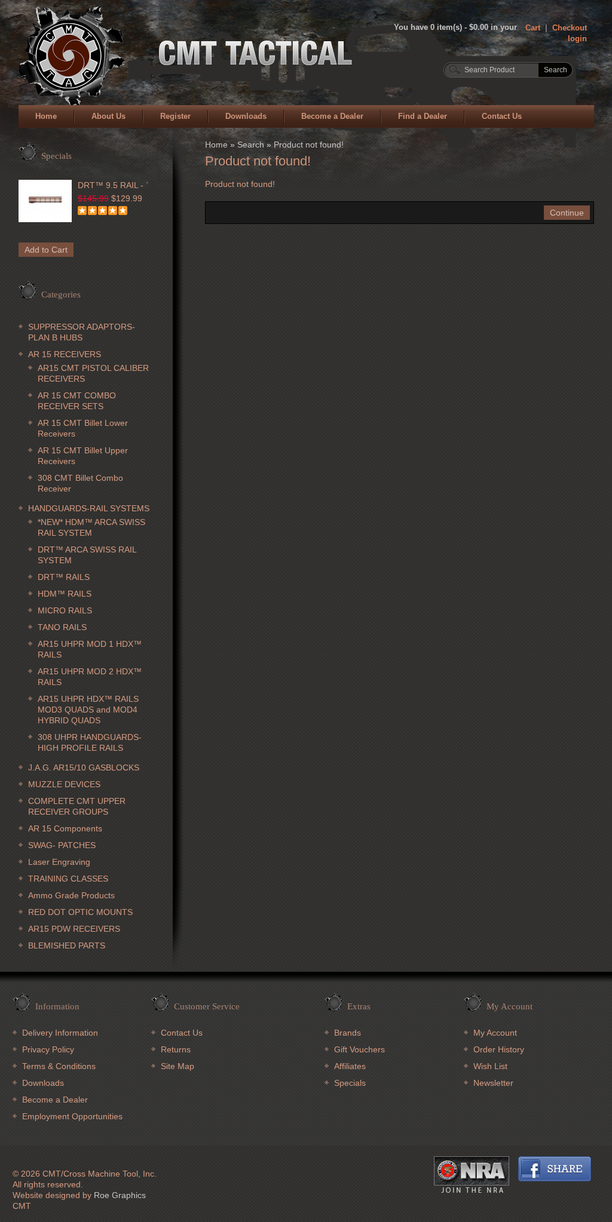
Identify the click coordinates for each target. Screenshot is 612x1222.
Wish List (490, 1066)
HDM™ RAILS (64, 593)
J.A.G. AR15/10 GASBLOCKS (83, 767)
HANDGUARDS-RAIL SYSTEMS (88, 508)
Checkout (569, 27)
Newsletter (493, 1083)
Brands (347, 1032)
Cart (532, 27)
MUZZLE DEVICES (64, 784)
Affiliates (350, 1066)
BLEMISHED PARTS (66, 945)
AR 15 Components (65, 828)
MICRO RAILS (65, 610)
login (577, 38)
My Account (495, 1032)
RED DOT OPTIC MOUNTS (80, 912)
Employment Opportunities (72, 1116)
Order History (498, 1049)
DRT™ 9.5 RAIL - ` (113, 185)
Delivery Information (60, 1032)
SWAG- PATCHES (62, 845)
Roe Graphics (120, 1195)
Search (250, 144)
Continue (567, 212)
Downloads (246, 116)
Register (175, 116)
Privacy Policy (48, 1049)
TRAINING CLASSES (68, 878)
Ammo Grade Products (71, 895)
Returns (176, 1049)
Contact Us (502, 116)
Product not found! (309, 144)
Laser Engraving (59, 862)
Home (46, 116)
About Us (108, 116)
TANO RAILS (62, 627)
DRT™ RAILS (64, 577)
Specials (350, 1083)
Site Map (177, 1066)
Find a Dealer (422, 116)
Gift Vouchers (359, 1049)
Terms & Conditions (59, 1066)
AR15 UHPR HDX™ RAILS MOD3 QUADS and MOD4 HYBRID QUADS (88, 709)
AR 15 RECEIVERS (64, 354)
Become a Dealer (332, 116)
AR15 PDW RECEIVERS (74, 929)
